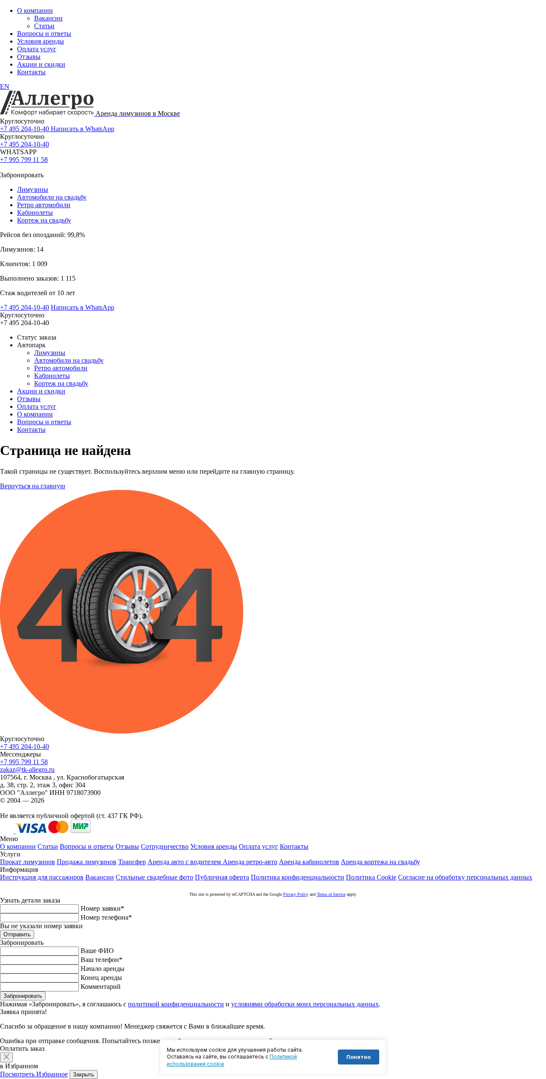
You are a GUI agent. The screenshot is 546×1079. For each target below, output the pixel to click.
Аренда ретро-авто (250, 861)
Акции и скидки (41, 64)
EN (4, 86)
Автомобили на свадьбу (52, 197)
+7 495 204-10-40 (25, 128)
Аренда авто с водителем (185, 861)
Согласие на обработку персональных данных (465, 877)
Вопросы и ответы (44, 33)
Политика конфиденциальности (297, 877)
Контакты (31, 72)
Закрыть (83, 1074)
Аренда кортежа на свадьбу (380, 861)
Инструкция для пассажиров (42, 877)
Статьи (44, 25)
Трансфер (132, 861)
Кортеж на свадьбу (44, 220)
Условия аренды (40, 41)
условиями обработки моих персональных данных (305, 1004)
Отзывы (29, 56)
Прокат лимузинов (27, 861)
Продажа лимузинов (86, 861)
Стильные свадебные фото (154, 877)
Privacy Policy (295, 894)
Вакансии (48, 18)
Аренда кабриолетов (309, 861)
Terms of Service (331, 894)
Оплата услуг (36, 49)
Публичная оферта (222, 877)
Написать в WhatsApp (82, 128)
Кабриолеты (35, 212)
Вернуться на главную (32, 486)
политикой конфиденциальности (176, 1004)
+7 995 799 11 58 (24, 159)
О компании (35, 10)
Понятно (358, 1057)
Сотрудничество (165, 846)
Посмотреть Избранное (34, 1074)
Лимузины (32, 189)
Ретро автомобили (43, 204)
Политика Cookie (371, 877)
